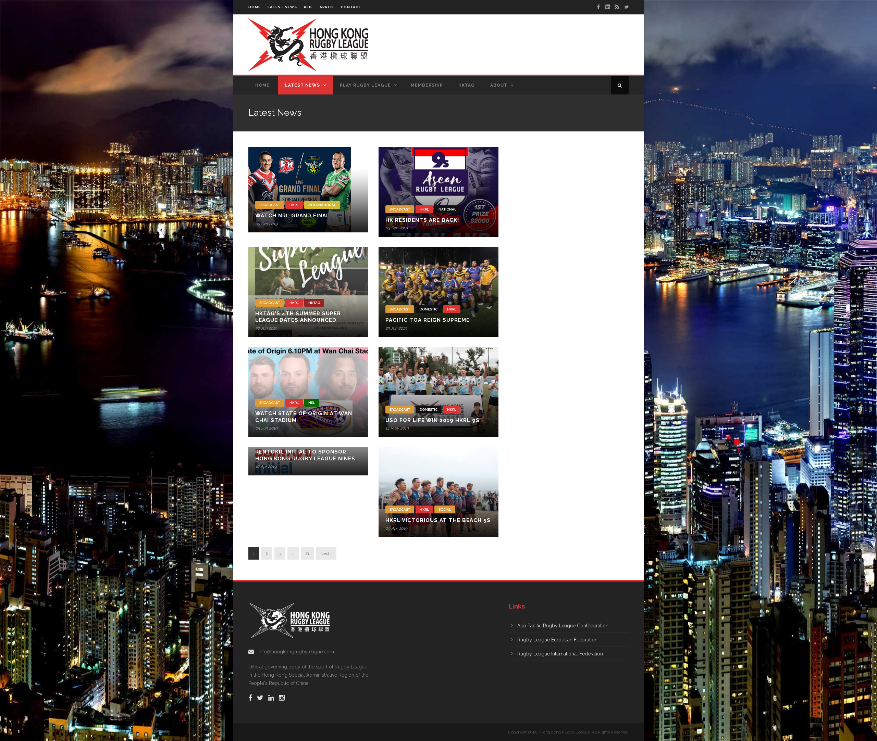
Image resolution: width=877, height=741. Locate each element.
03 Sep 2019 (396, 228)
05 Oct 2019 (266, 223)
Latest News (302, 85)
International (322, 205)
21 (307, 553)
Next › (326, 553)
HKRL (294, 205)
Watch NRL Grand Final (292, 216)
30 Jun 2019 (266, 328)
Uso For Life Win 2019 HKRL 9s (432, 420)
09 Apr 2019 (396, 528)
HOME (254, 7)
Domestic (428, 309)
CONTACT (351, 7)
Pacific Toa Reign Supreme (427, 320)
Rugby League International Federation (560, 653)
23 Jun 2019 (396, 328)
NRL (311, 403)
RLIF (308, 7)
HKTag (466, 85)
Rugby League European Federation (557, 639)
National (447, 209)
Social (444, 509)
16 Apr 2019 (265, 466)
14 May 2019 (397, 428)
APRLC (326, 7)
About (498, 85)
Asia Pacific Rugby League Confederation (562, 625)
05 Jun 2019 (266, 428)
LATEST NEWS (282, 7)
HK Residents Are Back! (422, 220)
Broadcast (269, 205)
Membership (427, 85)
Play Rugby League (365, 85)
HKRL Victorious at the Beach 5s (438, 520)
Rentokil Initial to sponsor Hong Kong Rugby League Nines (305, 455)
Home (262, 85)
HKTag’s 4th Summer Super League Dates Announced (298, 316)
